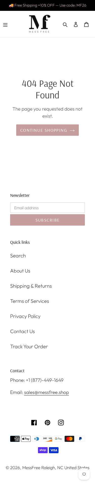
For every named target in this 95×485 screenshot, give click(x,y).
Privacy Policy (25, 316)
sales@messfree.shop (46, 392)
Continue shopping (43, 130)
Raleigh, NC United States (65, 467)
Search (18, 255)
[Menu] (5, 24)
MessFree (31, 467)
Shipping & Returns (31, 286)
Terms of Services (29, 301)
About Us (20, 270)
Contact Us (22, 331)
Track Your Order (29, 346)
